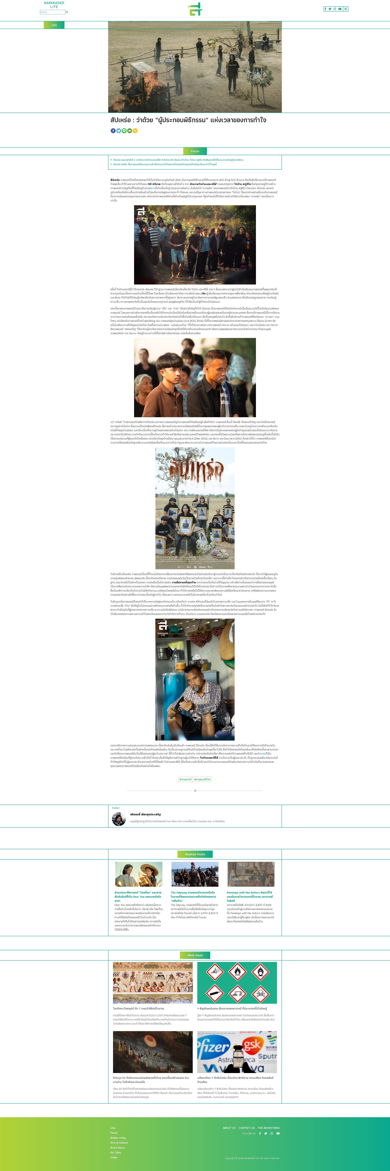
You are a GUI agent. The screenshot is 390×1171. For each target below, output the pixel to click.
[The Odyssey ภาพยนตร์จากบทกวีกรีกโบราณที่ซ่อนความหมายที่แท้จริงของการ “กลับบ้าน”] (195, 874)
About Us (229, 1128)
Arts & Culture (119, 1142)
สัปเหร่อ (262, 753)
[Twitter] (118, 130)
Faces (113, 1132)
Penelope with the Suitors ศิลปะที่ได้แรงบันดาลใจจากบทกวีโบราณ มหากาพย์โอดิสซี (250, 896)
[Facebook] (113, 130)
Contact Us (247, 1128)
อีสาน (152, 188)
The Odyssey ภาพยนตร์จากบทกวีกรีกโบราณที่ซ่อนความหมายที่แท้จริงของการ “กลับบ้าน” (193, 896)
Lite (112, 1128)
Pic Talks (115, 1152)
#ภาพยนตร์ (185, 779)
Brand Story (117, 1147)
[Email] (129, 130)
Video (113, 1157)
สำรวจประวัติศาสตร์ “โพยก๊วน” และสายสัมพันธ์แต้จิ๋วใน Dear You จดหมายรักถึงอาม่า (138, 896)
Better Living (118, 1137)
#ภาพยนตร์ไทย (202, 779)
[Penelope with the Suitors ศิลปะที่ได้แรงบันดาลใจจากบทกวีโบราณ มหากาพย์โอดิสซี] (251, 874)
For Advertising (269, 1128)
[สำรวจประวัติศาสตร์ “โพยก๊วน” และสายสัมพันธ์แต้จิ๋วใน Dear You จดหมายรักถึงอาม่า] (138, 874)
